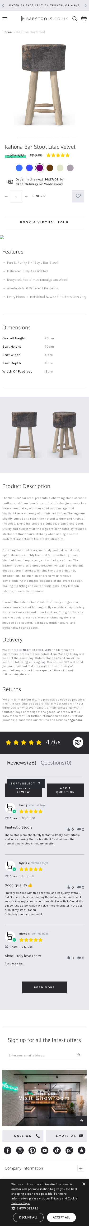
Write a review (23, 790)
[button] (13, 818)
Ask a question (65, 790)
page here (75, 720)
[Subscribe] (77, 1055)
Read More (44, 987)
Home (7, 32)
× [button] (83, 1184)
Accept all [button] (61, 1217)
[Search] (74, 18)
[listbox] (44, 168)
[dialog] (44, 1202)
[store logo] (44, 19)
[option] (19, 168)
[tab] (21, 762)
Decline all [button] (28, 1217)
